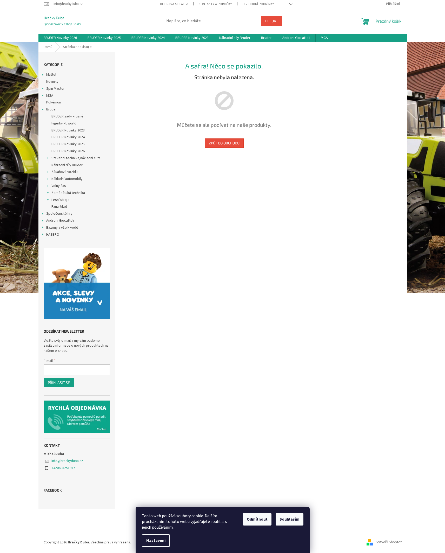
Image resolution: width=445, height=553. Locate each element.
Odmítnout (257, 519)
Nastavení (155, 540)
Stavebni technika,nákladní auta (76, 158)
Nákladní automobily (67, 178)
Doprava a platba (174, 4)
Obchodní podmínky (258, 4)
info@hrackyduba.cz (67, 461)
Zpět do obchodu (224, 143)
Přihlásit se (59, 382)
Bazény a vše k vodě (62, 227)
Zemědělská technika (68, 192)
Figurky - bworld (63, 123)
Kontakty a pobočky (215, 4)
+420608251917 (63, 468)
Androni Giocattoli (60, 220)
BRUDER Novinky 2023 (68, 130)
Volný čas (58, 185)
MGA (49, 95)
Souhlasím (290, 519)
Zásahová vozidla (64, 171)
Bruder (51, 109)
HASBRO (52, 234)
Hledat (271, 21)
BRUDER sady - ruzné (67, 116)
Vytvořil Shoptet (389, 542)
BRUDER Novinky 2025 (68, 144)
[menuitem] (60, 38)
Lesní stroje (60, 199)
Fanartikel (59, 206)
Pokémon (53, 102)
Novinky (52, 81)
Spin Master (55, 88)
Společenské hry (59, 213)
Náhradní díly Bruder (67, 165)
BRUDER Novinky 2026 (68, 151)
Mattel (51, 74)
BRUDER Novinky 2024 (68, 137)
